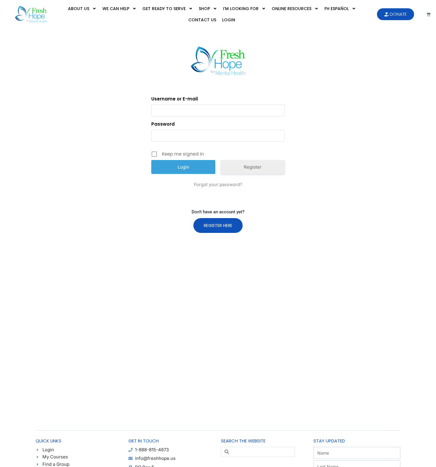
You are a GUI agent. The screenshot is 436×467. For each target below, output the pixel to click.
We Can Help (115, 9)
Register (253, 167)
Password (163, 124)
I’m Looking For (241, 9)
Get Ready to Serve (164, 9)
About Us (78, 9)
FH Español (336, 9)
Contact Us (202, 20)
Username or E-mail (174, 99)
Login (228, 20)
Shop (204, 9)
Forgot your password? (218, 184)
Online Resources (291, 9)
